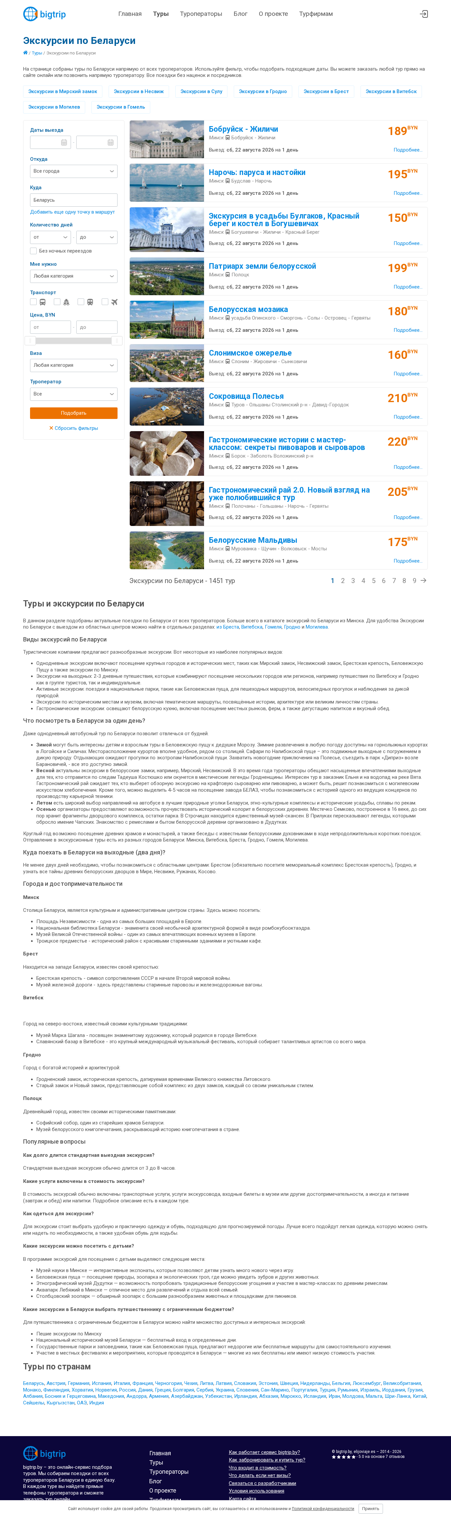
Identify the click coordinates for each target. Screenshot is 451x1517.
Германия (78, 1383)
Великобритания (402, 1383)
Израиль (370, 1390)
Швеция (289, 1383)
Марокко (291, 1396)
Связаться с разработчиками (262, 1483)
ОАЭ (82, 1403)
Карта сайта (242, 1499)
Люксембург (367, 1383)
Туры (161, 13)
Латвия (224, 1383)
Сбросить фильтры (73, 428)
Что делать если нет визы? (260, 1475)
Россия (127, 1390)
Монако (32, 1390)
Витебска (251, 627)
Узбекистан (218, 1396)
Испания (101, 1383)
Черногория (168, 1383)
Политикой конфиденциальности (323, 1508)
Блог (240, 13)
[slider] (30, 340)
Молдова (353, 1396)
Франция (142, 1383)
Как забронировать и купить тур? (267, 1460)
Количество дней (51, 225)
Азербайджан (187, 1396)
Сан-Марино (275, 1390)
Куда (36, 187)
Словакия (245, 1383)
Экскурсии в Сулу (201, 91)
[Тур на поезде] (85, 301)
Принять (370, 1508)
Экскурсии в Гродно (263, 91)
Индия (96, 1403)
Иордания (393, 1390)
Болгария (183, 1390)
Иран (334, 1396)
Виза (36, 353)
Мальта (374, 1396)
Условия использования (256, 1491)
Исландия (314, 1396)
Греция (163, 1390)
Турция (327, 1390)
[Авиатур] (110, 301)
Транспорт (43, 292)
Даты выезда (46, 130)
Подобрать (74, 413)
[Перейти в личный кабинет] (424, 14)
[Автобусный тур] (38, 301)
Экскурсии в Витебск (391, 91)
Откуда (39, 159)
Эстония (268, 1383)
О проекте (273, 13)
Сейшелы (33, 1403)
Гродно (293, 627)
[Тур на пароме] (62, 301)
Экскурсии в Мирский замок (62, 91)
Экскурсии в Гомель (121, 107)
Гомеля (273, 627)
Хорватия (82, 1390)
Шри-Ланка (397, 1396)
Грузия (415, 1390)
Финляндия (56, 1390)
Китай (419, 1396)
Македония (111, 1396)
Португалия (304, 1390)
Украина (225, 1390)
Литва (206, 1383)
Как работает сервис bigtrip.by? (264, 1452)
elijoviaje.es (364, 1451)
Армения (159, 1396)
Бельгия (341, 1383)
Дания (145, 1390)
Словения (247, 1390)
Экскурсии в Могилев (54, 107)
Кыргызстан (61, 1403)
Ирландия (245, 1396)
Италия (122, 1383)
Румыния (348, 1390)
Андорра (136, 1396)
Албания (33, 1396)
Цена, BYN (42, 315)
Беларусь (33, 1383)
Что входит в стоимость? (258, 1468)
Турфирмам (316, 13)
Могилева (317, 627)
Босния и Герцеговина (70, 1396)
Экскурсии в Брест (326, 91)
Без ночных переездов (65, 251)
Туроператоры (201, 13)
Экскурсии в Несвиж (139, 91)
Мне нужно (43, 264)
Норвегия (106, 1390)
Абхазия (268, 1396)
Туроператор (45, 382)
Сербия (204, 1390)
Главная (130, 13)
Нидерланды (315, 1383)
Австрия (56, 1383)
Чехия (190, 1383)
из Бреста (228, 627)
